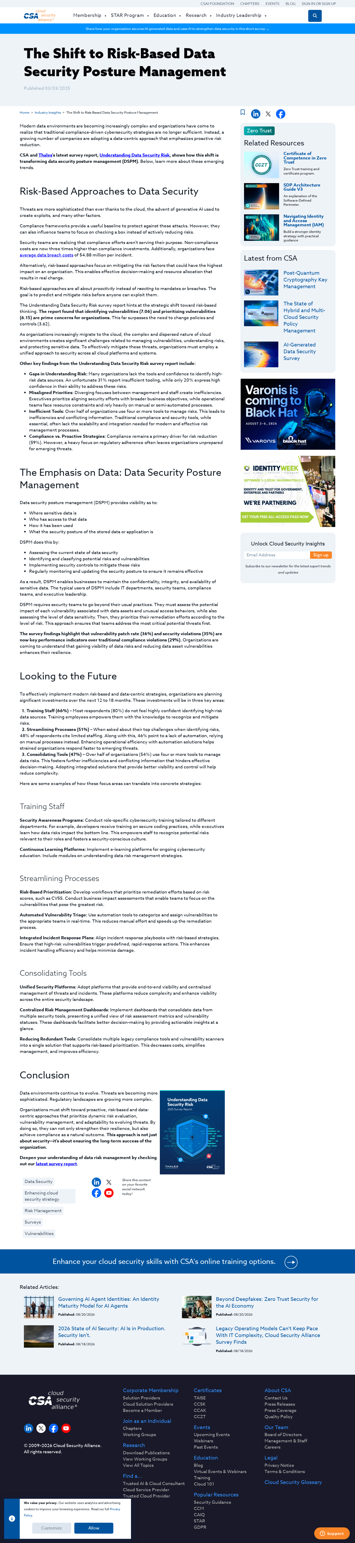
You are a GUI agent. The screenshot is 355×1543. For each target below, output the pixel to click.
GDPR (200, 1527)
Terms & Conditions (285, 1472)
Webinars (203, 1441)
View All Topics (138, 1465)
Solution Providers (141, 1398)
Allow (93, 1528)
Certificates (208, 1390)
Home (24, 112)
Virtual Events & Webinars (220, 1472)
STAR (199, 1521)
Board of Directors (283, 1435)
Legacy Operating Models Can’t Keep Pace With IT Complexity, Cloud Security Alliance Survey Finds (268, 1335)
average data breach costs (46, 255)
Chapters (249, 3)
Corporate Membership (151, 1390)
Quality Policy (279, 1417)
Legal (271, 1458)
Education (206, 1458)
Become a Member (142, 1410)
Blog (290, 3)
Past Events (206, 1447)
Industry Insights (48, 112)
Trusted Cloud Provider (146, 1496)
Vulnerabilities (39, 1233)
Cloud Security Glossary (293, 1482)
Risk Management (43, 1210)
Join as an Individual (147, 1421)
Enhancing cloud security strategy (42, 1196)
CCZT (200, 1417)
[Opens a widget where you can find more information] (332, 1533)
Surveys (33, 1222)
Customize (51, 1528)
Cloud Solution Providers (148, 1404)
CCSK (200, 1404)
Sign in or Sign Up (319, 3)
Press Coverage (281, 1410)
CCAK (200, 1410)
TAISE (200, 1398)
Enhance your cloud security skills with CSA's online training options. (164, 1261)
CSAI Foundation (217, 3)
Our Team (276, 1427)
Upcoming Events (212, 1435)
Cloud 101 (204, 1484)
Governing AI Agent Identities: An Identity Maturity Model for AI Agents (108, 1302)
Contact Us (276, 1398)
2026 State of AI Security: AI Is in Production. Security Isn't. (112, 1332)
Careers (272, 1447)
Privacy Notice (279, 1465)
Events (272, 3)
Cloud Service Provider (146, 1490)
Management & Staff (286, 1441)
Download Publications (146, 1453)
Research (134, 1445)
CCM (199, 1509)
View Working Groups (145, 1459)
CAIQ (199, 1515)
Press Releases (280, 1404)
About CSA (278, 1390)
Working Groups (139, 1435)
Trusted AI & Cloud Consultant (154, 1484)
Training (202, 1478)
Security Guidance (212, 1502)
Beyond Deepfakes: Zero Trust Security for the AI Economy (267, 1302)
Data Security (38, 1181)
